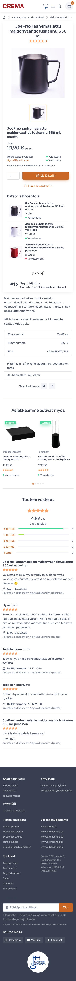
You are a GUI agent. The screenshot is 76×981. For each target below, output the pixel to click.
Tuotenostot (9, 888)
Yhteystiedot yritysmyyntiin (56, 790)
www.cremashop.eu (52, 831)
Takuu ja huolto (11, 795)
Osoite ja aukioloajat (14, 810)
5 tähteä (9, 528)
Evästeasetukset (12, 836)
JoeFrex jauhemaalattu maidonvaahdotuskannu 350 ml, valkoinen (44, 226)
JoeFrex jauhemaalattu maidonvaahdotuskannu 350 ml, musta (44, 206)
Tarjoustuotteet (11, 873)
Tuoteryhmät (10, 863)
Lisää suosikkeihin (40, 186)
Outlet (6, 878)
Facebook (56, 939)
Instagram (15, 939)
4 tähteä (9, 534)
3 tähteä (9, 540)
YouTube (36, 939)
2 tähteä (9, 546)
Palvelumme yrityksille (53, 785)
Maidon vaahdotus (61, 17)
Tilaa (66, 907)
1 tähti (8, 552)
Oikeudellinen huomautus (17, 846)
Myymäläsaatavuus (18, 160)
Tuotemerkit (9, 868)
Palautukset (9, 790)
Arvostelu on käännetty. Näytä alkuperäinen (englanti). (33, 592)
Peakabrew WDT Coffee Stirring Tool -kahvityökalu (54, 458)
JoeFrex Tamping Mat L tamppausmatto (16, 458)
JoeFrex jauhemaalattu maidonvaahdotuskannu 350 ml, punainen (44, 247)
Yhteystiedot (10, 785)
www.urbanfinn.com (52, 846)
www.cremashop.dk (52, 841)
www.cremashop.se (52, 836)
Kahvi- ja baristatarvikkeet (28, 17)
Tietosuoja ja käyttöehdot (54, 924)
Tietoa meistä (10, 841)
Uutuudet (8, 883)
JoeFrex (62, 334)
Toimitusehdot (11, 826)
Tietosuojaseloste (13, 831)
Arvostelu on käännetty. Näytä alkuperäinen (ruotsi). (32, 636)
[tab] (33, 484)
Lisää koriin (48, 175)
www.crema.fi (48, 826)
